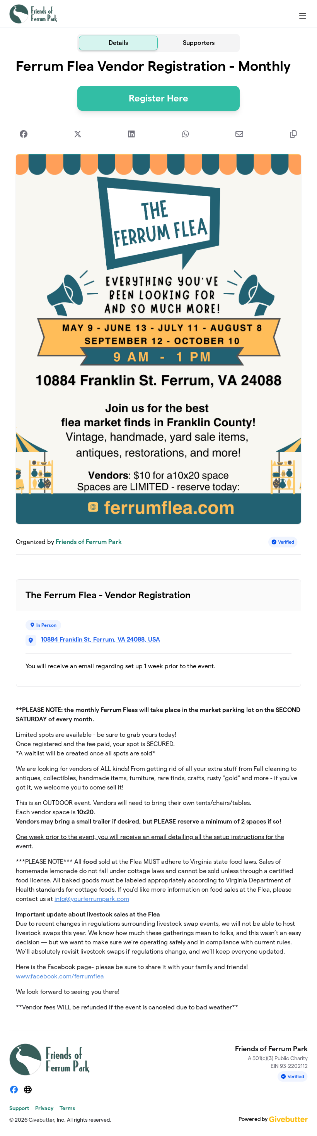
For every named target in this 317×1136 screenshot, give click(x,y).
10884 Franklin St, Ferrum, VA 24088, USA (100, 639)
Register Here (158, 98)
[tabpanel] (158, 538)
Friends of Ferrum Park (89, 542)
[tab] (118, 43)
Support (19, 1108)
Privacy (44, 1108)
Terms (67, 1108)
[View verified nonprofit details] (283, 541)
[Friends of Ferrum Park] (33, 14)
